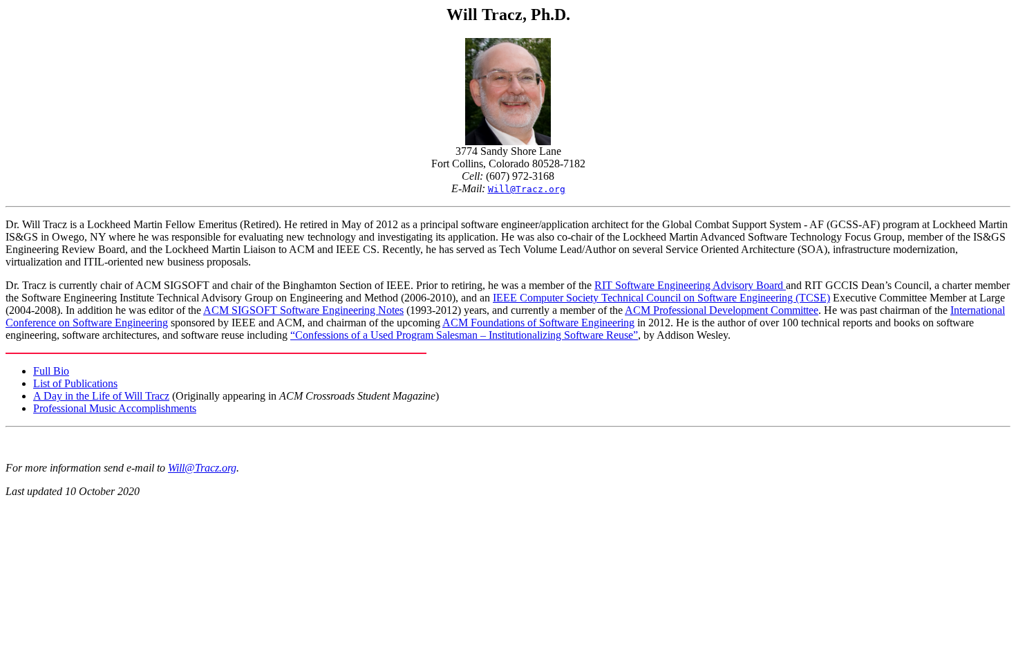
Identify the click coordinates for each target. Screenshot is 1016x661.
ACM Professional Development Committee (721, 310)
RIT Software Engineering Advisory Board (690, 285)
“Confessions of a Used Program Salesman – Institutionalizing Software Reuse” (464, 335)
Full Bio (51, 371)
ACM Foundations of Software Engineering (538, 322)
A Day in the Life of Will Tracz (101, 396)
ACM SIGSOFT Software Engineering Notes (303, 310)
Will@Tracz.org (202, 468)
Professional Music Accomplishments (114, 408)
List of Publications (75, 383)
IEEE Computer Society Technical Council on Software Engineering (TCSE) (661, 298)
